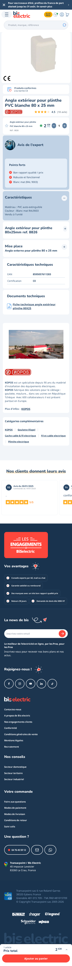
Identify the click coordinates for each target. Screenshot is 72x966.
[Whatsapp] (50, 850)
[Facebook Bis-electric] (9, 683)
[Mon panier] (67, 14)
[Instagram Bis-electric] (19, 683)
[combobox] (36, 25)
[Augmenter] (64, 125)
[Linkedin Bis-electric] (41, 683)
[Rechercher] (64, 25)
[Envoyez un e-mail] (37, 850)
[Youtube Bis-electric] (30, 683)
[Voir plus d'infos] (66, 949)
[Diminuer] (54, 125)
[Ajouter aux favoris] (6, 125)
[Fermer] (4, 5)
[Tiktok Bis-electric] (52, 683)
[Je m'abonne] (62, 633)
